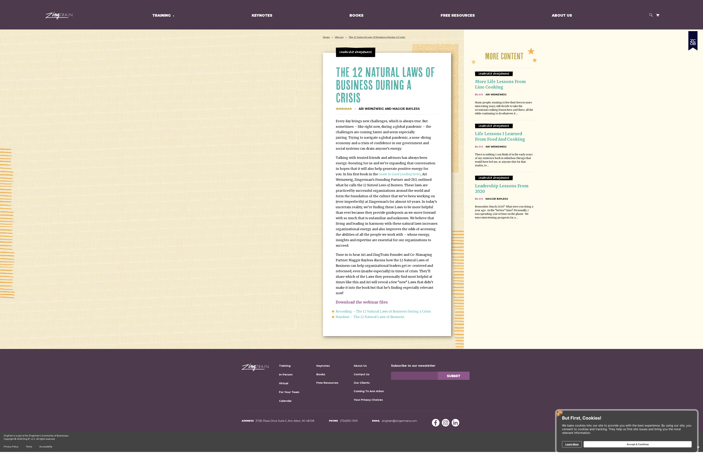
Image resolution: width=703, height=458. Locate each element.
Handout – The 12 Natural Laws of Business (370, 317)
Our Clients (362, 382)
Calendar (285, 401)
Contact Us (361, 374)
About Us (562, 15)
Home (326, 37)
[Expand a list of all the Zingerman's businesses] (693, 39)
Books (356, 15)
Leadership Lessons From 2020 (502, 188)
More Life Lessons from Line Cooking (501, 84)
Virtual (283, 383)
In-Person (286, 374)
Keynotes (262, 15)
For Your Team (289, 392)
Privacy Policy (11, 446)
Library (339, 37)
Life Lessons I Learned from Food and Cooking (500, 136)
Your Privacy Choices (368, 399)
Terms (29, 446)
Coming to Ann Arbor (369, 391)
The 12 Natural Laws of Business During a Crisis (377, 37)
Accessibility (45, 446)
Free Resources (458, 15)
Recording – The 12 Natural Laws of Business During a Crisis (383, 311)
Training (285, 365)
